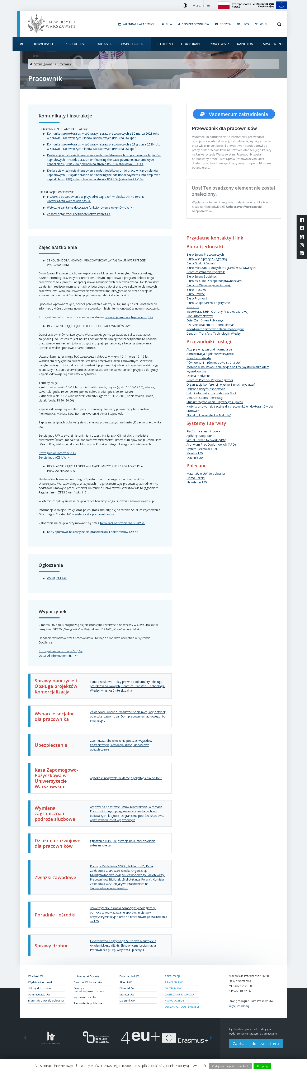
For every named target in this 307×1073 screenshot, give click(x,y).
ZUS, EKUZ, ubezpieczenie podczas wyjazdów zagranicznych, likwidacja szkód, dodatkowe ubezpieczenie (121, 745)
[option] (50, 1038)
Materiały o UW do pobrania (205, 473)
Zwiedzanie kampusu (179, 994)
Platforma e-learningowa (203, 431)
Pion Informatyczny (199, 316)
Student (165, 44)
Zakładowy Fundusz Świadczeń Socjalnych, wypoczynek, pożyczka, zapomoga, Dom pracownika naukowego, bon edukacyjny (128, 716)
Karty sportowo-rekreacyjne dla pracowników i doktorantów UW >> (92, 532)
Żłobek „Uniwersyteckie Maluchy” (208, 415)
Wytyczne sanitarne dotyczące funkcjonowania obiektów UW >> (90, 207)
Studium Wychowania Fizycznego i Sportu (214, 402)
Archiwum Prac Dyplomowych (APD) (211, 444)
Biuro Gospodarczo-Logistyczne (208, 303)
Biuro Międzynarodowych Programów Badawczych (221, 268)
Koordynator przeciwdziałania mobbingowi (215, 329)
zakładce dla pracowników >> (94, 514)
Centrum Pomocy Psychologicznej (209, 380)
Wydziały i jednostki (40, 982)
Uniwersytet (44, 44)
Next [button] (213, 1038)
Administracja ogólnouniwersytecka (210, 354)
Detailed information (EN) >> (58, 656)
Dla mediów (126, 988)
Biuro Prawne (195, 294)
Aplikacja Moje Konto (201, 436)
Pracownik (220, 44)
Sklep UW (125, 982)
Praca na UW (174, 982)
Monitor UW (194, 453)
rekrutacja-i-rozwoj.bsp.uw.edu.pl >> (129, 317)
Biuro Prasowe (196, 290)
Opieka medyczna (198, 376)
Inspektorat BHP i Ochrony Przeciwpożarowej (217, 311)
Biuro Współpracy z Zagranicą (206, 259)
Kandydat (246, 44)
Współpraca (132, 44)
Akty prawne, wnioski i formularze (209, 349)
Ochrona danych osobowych (205, 389)
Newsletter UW (196, 482)
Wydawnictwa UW (85, 997)
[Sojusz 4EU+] (140, 1038)
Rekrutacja (172, 976)
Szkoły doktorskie (39, 988)
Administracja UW (39, 994)
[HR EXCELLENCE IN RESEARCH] (50, 1038)
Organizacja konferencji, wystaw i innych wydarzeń (220, 384)
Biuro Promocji (196, 298)
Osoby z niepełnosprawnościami (89, 989)
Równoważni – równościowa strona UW (213, 362)
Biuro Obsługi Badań (200, 263)
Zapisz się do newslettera (256, 1043)
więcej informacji (239, 1006)
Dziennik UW (195, 458)
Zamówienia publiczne (88, 1003)
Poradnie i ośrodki (198, 358)
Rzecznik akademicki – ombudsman (210, 325)
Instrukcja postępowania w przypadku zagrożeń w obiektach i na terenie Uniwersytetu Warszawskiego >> (96, 199)
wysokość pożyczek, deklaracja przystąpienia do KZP (126, 778)
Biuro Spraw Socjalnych (202, 276)
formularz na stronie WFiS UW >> (122, 523)
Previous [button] (23, 1038)
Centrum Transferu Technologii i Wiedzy (213, 333)
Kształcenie (76, 44)
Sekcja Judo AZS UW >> (54, 457)
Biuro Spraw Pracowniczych (205, 254)
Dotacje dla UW (129, 976)
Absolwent (273, 44)
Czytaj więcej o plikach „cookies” (230, 1066)
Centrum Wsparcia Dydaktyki (205, 272)
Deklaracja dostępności (182, 1006)
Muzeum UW (173, 988)
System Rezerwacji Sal (201, 449)
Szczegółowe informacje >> (57, 453)
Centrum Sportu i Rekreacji (204, 398)
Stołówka (192, 411)
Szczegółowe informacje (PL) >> (60, 651)
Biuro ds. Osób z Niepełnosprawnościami (214, 281)
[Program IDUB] (95, 1038)
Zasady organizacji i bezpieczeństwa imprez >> (78, 214)
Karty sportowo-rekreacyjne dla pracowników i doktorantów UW (229, 406)
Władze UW (35, 976)
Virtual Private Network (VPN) (206, 440)
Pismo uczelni (195, 478)
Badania (104, 44)
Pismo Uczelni (174, 1000)
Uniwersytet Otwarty (87, 976)
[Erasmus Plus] (185, 1038)
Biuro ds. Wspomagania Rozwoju (208, 285)
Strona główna (43, 64)
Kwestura (192, 307)
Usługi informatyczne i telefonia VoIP (211, 393)
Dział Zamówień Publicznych (205, 320)
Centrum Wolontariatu (88, 982)
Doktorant (191, 44)
